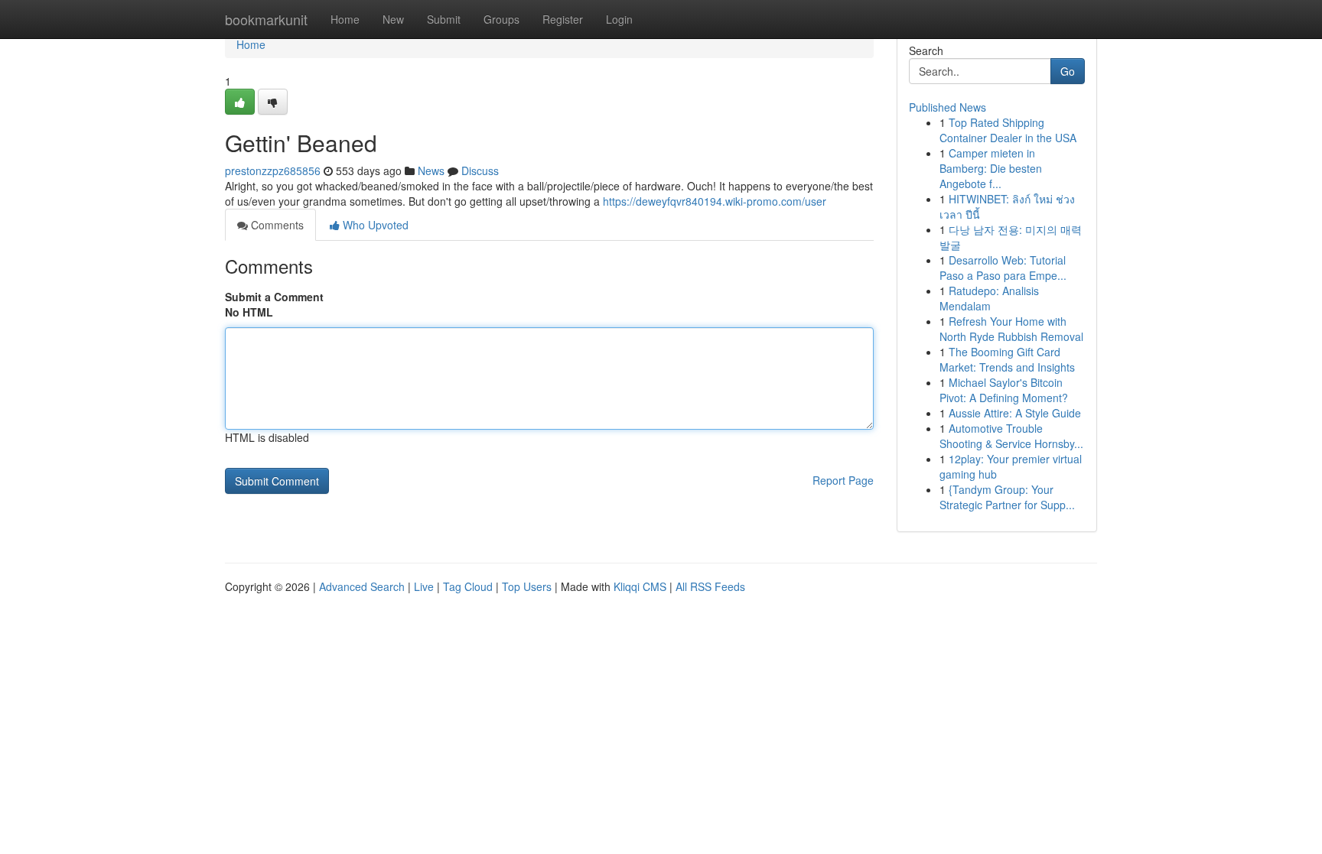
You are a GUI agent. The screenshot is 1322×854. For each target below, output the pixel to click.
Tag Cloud (468, 586)
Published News (947, 107)
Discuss (480, 170)
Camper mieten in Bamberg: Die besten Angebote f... (990, 168)
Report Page (843, 480)
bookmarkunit (266, 19)
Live (424, 586)
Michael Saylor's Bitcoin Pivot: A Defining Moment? (1003, 390)
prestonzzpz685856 (273, 170)
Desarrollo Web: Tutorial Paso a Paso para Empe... (1002, 267)
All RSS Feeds (710, 586)
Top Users (527, 586)
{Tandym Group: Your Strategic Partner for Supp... (1007, 497)
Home (345, 19)
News (431, 170)
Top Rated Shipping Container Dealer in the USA (1007, 130)
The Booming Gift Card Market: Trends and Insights (1007, 359)
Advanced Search (362, 586)
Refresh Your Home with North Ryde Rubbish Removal (1011, 328)
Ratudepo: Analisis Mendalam (989, 298)
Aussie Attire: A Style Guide (1015, 413)
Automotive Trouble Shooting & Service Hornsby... (1011, 436)
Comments (276, 224)
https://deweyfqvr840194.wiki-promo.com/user (714, 201)
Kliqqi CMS (640, 586)
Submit (444, 19)
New (393, 19)
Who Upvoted (374, 224)
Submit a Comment (274, 296)
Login (619, 19)
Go (1067, 71)
